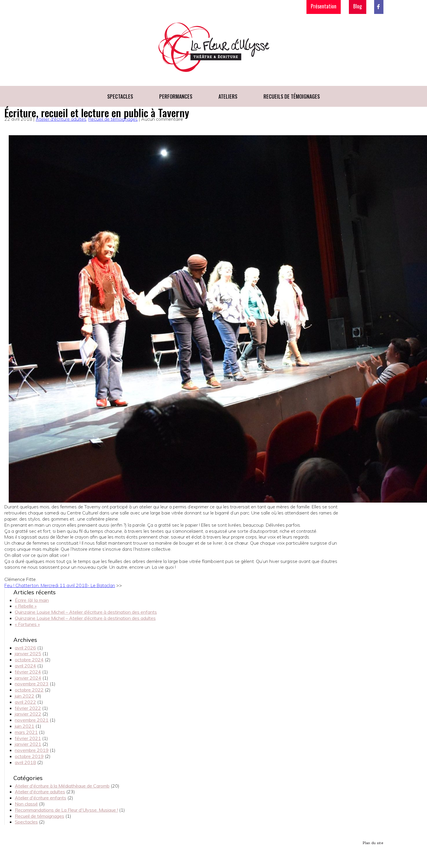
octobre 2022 (29, 690)
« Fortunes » (27, 624)
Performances (175, 96)
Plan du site (373, 843)
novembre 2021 (32, 720)
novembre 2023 (32, 684)
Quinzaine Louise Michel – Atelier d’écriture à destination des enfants (86, 612)
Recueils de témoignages (291, 96)
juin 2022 (24, 696)
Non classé (26, 804)
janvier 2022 (28, 714)
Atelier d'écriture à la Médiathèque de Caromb (62, 786)
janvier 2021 (28, 744)
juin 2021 (24, 726)
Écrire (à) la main (32, 600)
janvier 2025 (28, 653)
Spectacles (120, 96)
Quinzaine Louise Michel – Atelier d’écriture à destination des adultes (85, 618)
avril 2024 (25, 666)
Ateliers (227, 96)
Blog (357, 6)
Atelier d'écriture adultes (61, 119)
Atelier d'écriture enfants (40, 798)
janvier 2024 (28, 678)
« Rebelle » (26, 606)
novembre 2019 (32, 750)
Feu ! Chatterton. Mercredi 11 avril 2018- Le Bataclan (59, 585)
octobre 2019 (29, 756)
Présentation (323, 6)
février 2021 (28, 738)
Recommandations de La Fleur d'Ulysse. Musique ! (66, 810)
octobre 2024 (29, 659)
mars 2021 (26, 732)
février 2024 (28, 672)
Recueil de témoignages (113, 119)
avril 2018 (25, 762)
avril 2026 (25, 648)
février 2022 (28, 708)
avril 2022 (25, 702)
